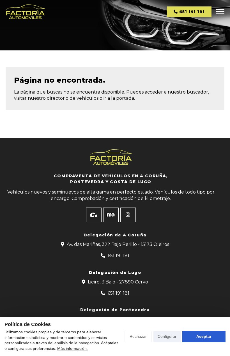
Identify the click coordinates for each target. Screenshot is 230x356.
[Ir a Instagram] (128, 215)
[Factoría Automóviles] (25, 11)
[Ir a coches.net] (94, 215)
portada (125, 98)
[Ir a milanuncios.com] (111, 215)
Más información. (72, 348)
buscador (197, 92)
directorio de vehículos (72, 98)
